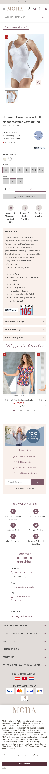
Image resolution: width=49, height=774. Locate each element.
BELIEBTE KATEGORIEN (15, 625)
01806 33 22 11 (23, 572)
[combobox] (24, 17)
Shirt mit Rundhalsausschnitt (19, 400)
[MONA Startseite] (15, 9)
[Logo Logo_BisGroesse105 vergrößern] (26, 310)
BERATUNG (8, 657)
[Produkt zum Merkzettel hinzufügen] (30, 189)
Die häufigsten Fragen (22, 598)
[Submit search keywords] (43, 17)
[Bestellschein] (40, 8)
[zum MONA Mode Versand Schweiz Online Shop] (24, 678)
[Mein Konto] (29, 8)
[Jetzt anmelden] (37, 482)
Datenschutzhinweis (24, 488)
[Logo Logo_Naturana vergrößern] (39, 148)
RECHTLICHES (10, 641)
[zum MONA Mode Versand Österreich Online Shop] (17, 678)
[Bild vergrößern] (38, 82)
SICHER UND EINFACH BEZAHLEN (20, 633)
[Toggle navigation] (4, 8)
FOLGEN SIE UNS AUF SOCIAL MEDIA (21, 665)
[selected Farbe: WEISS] (10, 159)
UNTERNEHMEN (11, 649)
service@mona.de (24, 586)
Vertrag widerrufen (21, 616)
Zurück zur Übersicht (17, 26)
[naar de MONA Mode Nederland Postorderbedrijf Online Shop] (31, 678)
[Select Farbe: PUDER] (5, 159)
